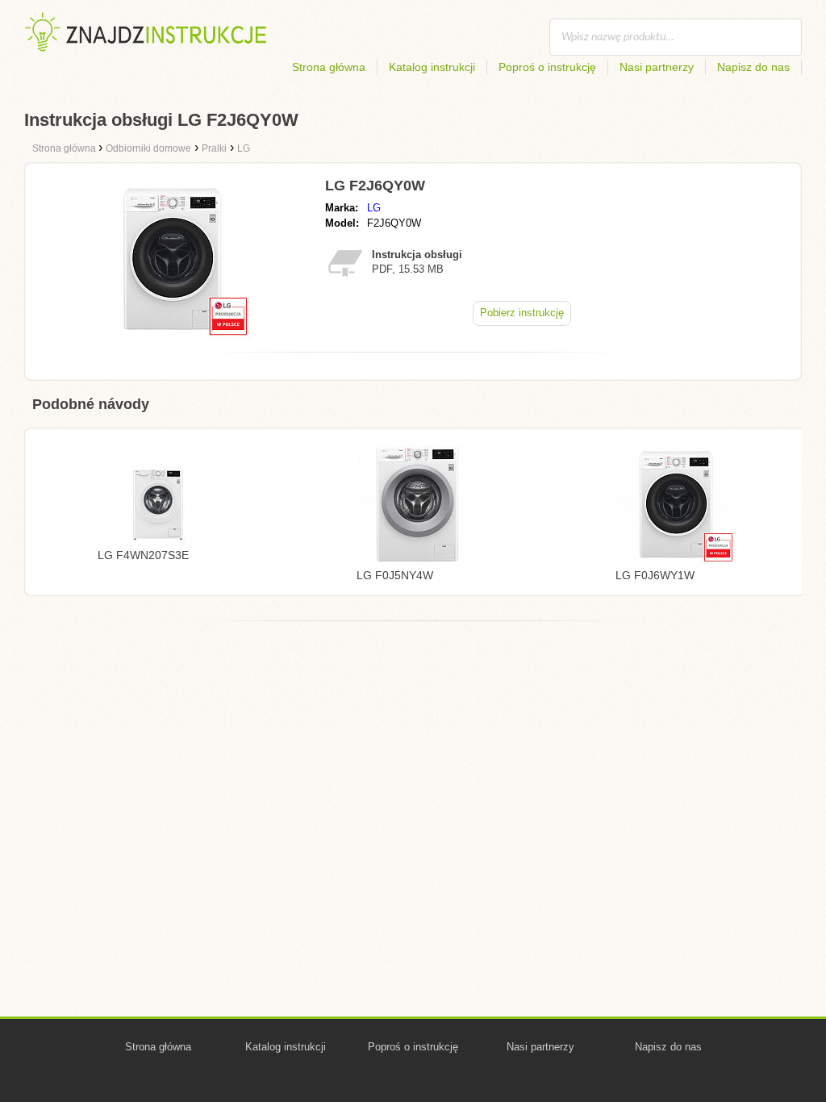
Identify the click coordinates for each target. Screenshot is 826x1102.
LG (374, 208)
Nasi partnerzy (657, 67)
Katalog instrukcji (432, 67)
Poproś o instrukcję (547, 67)
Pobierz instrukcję (522, 313)
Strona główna (328, 67)
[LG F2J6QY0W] (171, 335)
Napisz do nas (753, 67)
